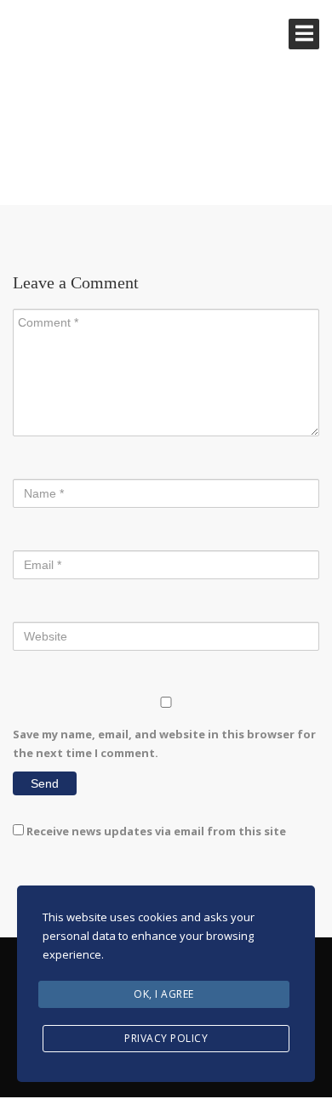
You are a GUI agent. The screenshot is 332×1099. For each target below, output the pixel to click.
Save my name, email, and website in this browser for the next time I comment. (164, 743)
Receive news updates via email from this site (155, 831)
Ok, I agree (164, 994)
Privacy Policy (166, 1038)
